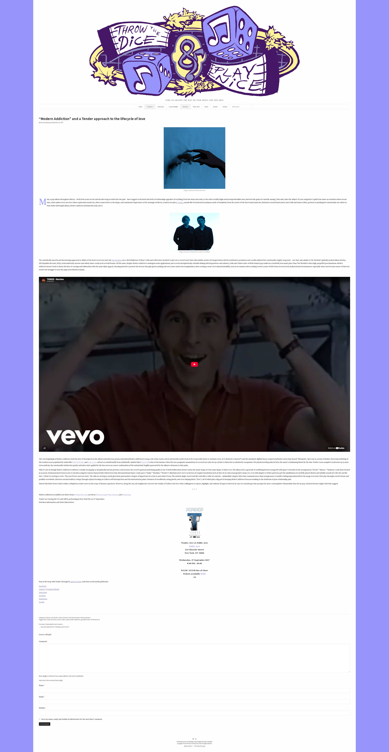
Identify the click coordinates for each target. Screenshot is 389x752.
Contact (224, 107)
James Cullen (61, 620)
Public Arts (194, 546)
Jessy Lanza (92, 462)
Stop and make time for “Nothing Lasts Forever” (55, 627)
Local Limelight (173, 107)
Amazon (115, 494)
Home (140, 107)
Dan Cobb (47, 620)
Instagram (43, 592)
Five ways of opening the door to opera (50, 624)
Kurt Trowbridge (188, 741)
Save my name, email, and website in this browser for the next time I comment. (71, 719)
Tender (180, 202)
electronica (53, 620)
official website (76, 581)
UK (99, 620)
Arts (52, 617)
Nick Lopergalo (208, 741)
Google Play (106, 494)
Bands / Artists (58, 617)
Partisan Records (80, 494)
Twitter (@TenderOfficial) (49, 589)
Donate (215, 107)
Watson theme (188, 746)
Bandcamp (126, 494)
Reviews (185, 107)
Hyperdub (145, 462)
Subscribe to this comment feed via (51, 680)
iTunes (98, 494)
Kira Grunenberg (45, 122)
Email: (42, 697)
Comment (43, 641)
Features (150, 107)
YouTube (42, 595)
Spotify (41, 602)
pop (82, 620)
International (72, 617)
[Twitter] (193, 739)
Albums (48, 617)
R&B (84, 620)
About (206, 107)
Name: (42, 685)
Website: (42, 708)
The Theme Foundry (199, 746)
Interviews (161, 107)
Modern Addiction (75, 620)
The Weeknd (116, 260)
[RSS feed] (196, 739)
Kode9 (74, 462)
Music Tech (196, 107)
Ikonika (81, 462)
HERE (203, 574)
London (67, 620)
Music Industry (81, 617)
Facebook (42, 586)
